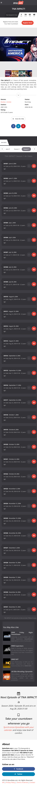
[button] (35, 49)
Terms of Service (22, 782)
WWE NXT (14, 659)
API (3, 782)
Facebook (19, 769)
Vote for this (19, 119)
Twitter (19, 774)
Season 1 (26, 149)
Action (9, 102)
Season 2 (16, 149)
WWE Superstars (17, 646)
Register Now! (27, 23)
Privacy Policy (10, 782)
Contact (32, 782)
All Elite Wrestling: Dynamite (21, 672)
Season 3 (7, 149)
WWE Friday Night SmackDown (22, 633)
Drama (3, 102)
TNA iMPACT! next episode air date (13, 618)
